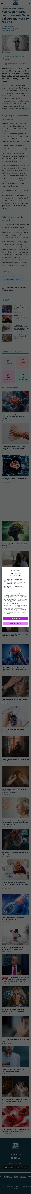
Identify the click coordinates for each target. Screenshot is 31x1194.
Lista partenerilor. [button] (14, 603)
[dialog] (16, 597)
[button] (15, 591)
